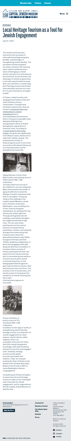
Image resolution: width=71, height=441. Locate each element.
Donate (47, 3)
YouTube (58, 436)
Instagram (59, 433)
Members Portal (41, 406)
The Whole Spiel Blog (41, 410)
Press (37, 417)
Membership (25, 3)
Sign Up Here (9, 410)
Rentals (38, 414)
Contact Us (39, 403)
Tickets (37, 3)
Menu (62, 14)
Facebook (59, 430)
